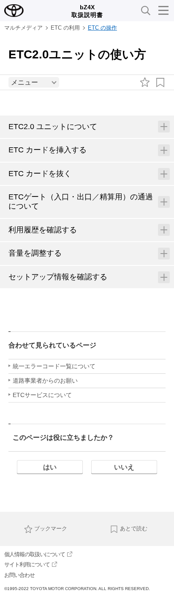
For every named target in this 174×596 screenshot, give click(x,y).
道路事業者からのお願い (45, 380)
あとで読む (133, 528)
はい (50, 467)
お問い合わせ (19, 575)
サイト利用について (27, 564)
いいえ (124, 467)
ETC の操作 (102, 28)
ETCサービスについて (42, 395)
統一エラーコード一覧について (54, 366)
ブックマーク (50, 528)
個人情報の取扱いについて (34, 554)
